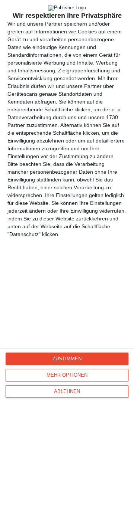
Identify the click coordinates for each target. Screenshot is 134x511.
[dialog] (67, 255)
